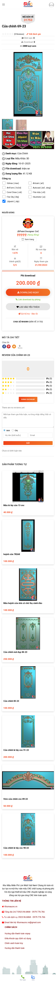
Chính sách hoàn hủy (14, 943)
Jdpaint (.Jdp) (13, 201)
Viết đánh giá (34, 34)
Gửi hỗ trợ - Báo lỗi (29, 314)
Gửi (28, 443)
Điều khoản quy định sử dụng (18, 938)
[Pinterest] (9, 346)
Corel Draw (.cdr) (14, 192)
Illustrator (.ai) (39, 197)
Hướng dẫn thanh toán (14, 948)
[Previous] (6, 84)
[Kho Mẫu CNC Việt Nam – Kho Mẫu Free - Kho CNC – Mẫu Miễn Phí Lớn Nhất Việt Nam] (28, 4)
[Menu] (3, 4)
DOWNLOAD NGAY (29, 292)
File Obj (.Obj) (13, 197)
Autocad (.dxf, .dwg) (42, 188)
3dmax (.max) (13, 183)
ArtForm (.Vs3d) (14, 188)
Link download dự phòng (29, 299)
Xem (29, 239)
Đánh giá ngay (28, 399)
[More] (14, 346)
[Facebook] (4, 346)
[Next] (49, 84)
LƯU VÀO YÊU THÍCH (29, 307)
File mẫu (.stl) (39, 192)
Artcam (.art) (38, 183)
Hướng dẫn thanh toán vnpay (17, 933)
